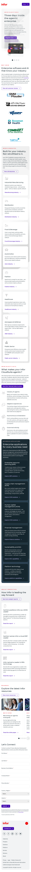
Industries (5, 839)
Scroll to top (26, 823)
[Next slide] (28, 738)
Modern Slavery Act (16, 860)
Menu (24, 4)
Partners (5, 853)
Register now (11, 38)
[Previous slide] (15, 738)
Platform (5, 847)
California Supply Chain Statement (11, 865)
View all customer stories (10, 88)
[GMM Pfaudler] (15, 95)
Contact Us (7, 828)
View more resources (9, 695)
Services (5, 850)
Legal (9, 860)
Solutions (5, 844)
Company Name (5, 775)
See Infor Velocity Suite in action (12, 386)
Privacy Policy (21, 812)
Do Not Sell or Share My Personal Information (14, 862)
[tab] (12, 60)
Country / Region (5, 790)
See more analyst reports (10, 599)
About (4, 856)
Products (5, 842)
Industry (3, 798)
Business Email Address (7, 768)
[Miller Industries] (15, 113)
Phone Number (5, 783)
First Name (4, 753)
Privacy (4, 860)
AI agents (26, 78)
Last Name (4, 761)
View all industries (9, 171)
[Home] (4, 4)
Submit (5, 806)
